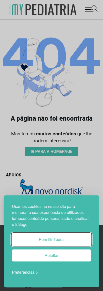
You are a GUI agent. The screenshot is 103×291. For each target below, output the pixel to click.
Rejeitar (51, 255)
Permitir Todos (51, 239)
